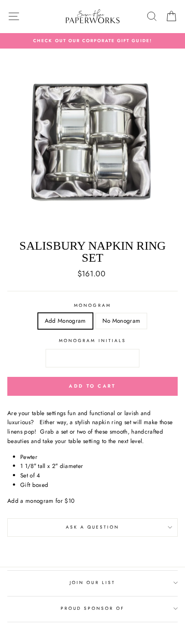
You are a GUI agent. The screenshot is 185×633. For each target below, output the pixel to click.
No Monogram (121, 320)
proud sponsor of (93, 608)
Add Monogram (65, 320)
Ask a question (93, 527)
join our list (92, 582)
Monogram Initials (92, 340)
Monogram (92, 305)
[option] (92, 40)
